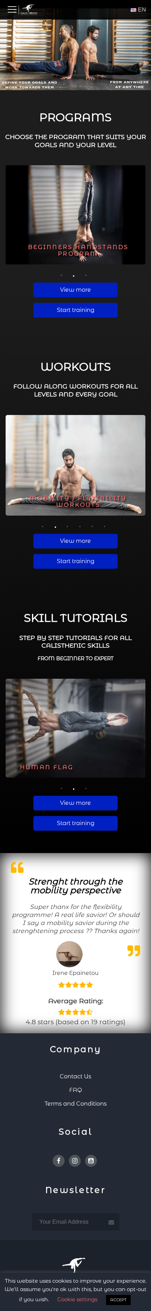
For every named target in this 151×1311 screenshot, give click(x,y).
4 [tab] (81, 525)
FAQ (75, 1090)
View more (75, 289)
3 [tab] (87, 274)
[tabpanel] (75, 214)
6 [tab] (105, 525)
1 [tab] (62, 274)
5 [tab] (93, 525)
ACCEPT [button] (118, 1299)
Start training (75, 310)
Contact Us (75, 1076)
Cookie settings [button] (77, 1299)
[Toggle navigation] (12, 9)
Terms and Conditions (76, 1103)
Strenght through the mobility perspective (75, 885)
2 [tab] (74, 274)
